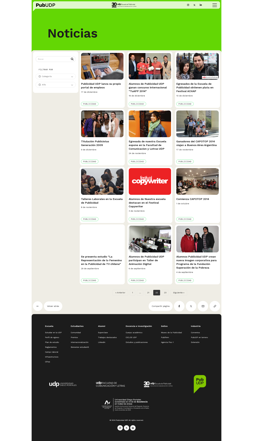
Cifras (47, 362)
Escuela (49, 326)
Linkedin (101, 342)
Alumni (101, 326)
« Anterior (120, 292)
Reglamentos (51, 347)
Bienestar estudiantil (80, 347)
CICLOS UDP (131, 337)
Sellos (164, 326)
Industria (195, 326)
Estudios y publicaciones (137, 342)
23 (165, 292)
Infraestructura (51, 357)
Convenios (195, 332)
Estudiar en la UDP (53, 332)
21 (148, 292)
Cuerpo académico (134, 332)
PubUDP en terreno (199, 337)
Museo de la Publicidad (171, 332)
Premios (74, 337)
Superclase (103, 332)
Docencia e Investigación (139, 326)
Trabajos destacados (107, 337)
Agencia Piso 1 (167, 342)
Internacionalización (79, 342)
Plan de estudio (52, 342)
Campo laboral (51, 352)
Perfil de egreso (52, 337)
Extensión (195, 342)
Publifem (165, 337)
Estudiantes (77, 326)
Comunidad (76, 332)
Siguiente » (178, 292)
